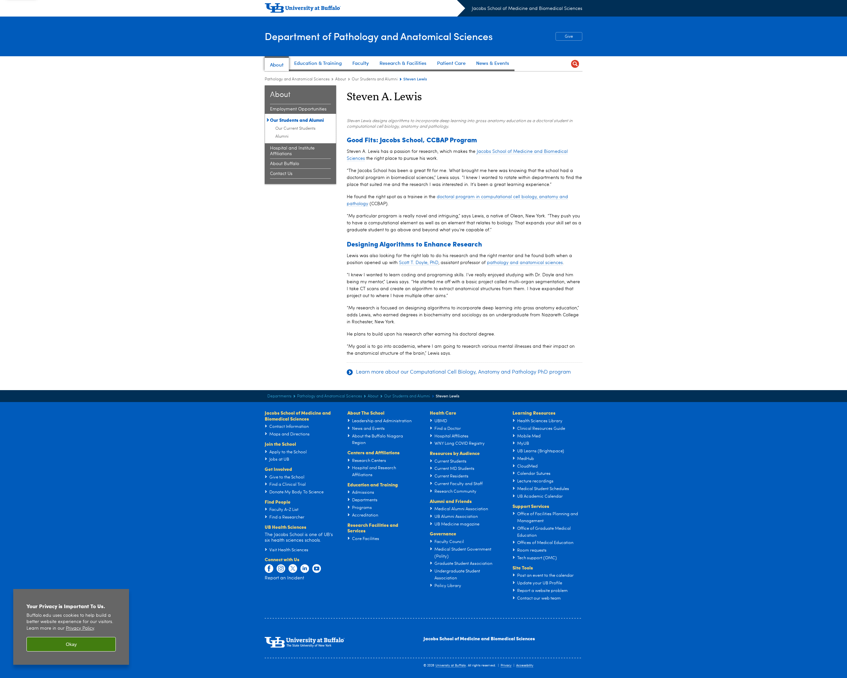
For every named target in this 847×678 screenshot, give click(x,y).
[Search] (574, 63)
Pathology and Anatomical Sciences (297, 79)
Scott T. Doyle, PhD (418, 262)
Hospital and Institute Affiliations (292, 151)
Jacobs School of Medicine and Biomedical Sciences (527, 8)
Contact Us (281, 173)
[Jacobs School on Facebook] (269, 569)
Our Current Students (295, 128)
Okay (71, 644)
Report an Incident (284, 578)
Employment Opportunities (298, 109)
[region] (71, 627)
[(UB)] (365, 9)
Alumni (282, 136)
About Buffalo (284, 163)
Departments (279, 396)
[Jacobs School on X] (293, 569)
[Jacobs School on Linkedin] (304, 569)
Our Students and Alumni (375, 79)
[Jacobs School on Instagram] (281, 569)
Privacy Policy (80, 628)
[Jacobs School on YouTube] (316, 569)
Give (564, 37)
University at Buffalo (450, 665)
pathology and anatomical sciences (525, 262)
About (340, 79)
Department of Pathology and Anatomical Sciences (379, 36)
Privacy (506, 665)
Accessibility (524, 665)
